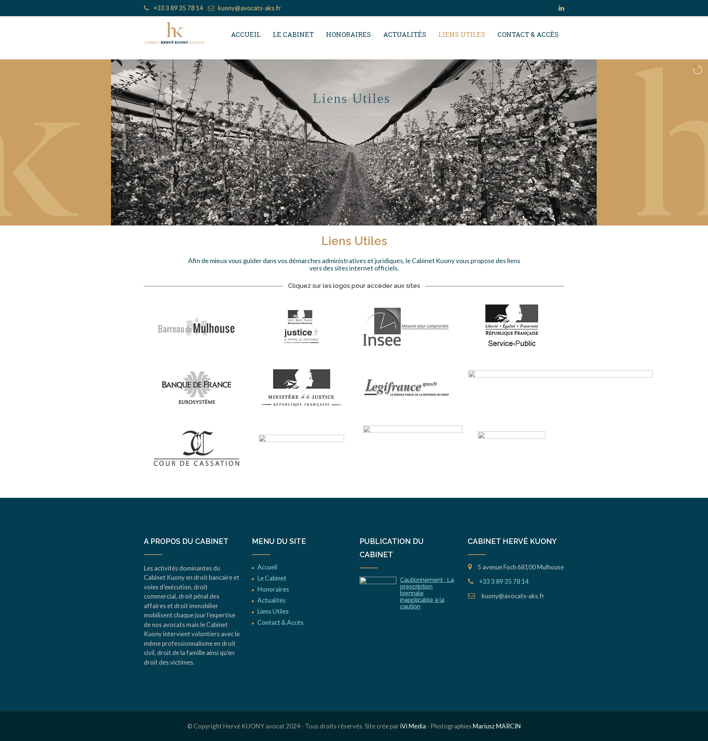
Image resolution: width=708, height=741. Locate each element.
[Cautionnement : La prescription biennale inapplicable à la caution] (378, 590)
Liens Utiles (461, 34)
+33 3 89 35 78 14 (177, 8)
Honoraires (348, 34)
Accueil (246, 34)
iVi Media (413, 726)
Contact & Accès (528, 34)
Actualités (404, 34)
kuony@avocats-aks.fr (249, 8)
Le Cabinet (293, 34)
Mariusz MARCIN (497, 726)
